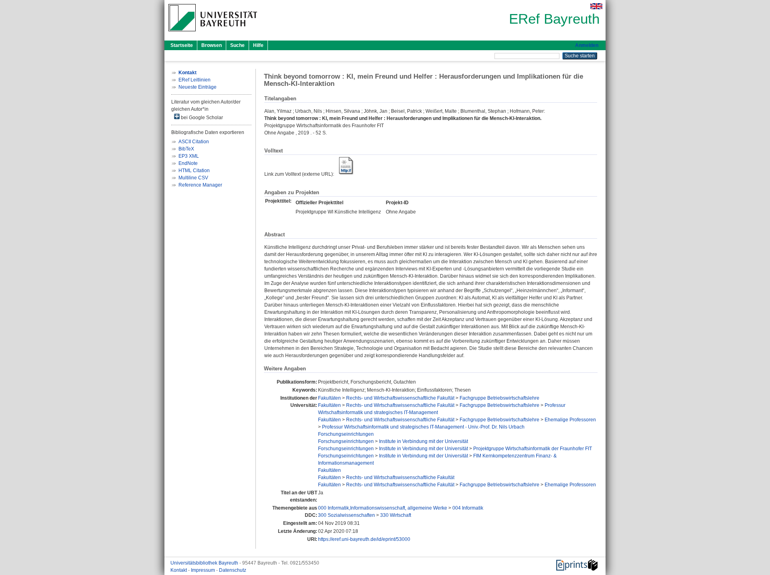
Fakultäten (329, 398)
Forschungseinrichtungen (346, 434)
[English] (596, 6)
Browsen (211, 45)
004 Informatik (467, 508)
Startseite (181, 45)
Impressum (203, 570)
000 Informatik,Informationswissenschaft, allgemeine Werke (382, 508)
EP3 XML (188, 156)
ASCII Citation (193, 141)
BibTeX (186, 149)
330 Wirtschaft (395, 515)
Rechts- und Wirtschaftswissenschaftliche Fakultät (400, 398)
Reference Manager (200, 185)
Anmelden (586, 45)
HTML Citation (194, 170)
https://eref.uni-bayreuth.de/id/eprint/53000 (364, 539)
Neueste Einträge (197, 87)
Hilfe (258, 45)
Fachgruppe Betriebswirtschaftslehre (499, 398)
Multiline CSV (193, 178)
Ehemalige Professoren (570, 420)
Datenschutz (232, 570)
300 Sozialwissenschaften (346, 515)
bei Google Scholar (201, 117)
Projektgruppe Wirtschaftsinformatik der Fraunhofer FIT (532, 448)
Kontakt (179, 570)
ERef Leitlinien (194, 80)
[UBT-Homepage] (212, 34)
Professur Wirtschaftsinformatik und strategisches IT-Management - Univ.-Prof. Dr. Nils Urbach (423, 427)
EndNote (188, 163)
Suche (237, 45)
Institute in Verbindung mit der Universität (423, 441)
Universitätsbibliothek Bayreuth (204, 563)
